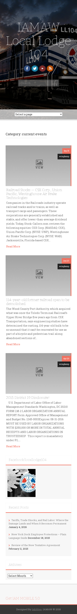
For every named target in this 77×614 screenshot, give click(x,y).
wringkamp (64, 156)
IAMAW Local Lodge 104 (38, 41)
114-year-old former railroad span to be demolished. (37, 302)
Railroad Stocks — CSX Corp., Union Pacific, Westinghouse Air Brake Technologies (34, 194)
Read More (13, 246)
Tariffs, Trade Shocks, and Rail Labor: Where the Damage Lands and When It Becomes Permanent (38, 521)
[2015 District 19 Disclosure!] (38, 373)
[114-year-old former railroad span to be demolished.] (38, 275)
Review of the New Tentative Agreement (35, 545)
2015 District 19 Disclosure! (28, 397)
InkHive (37, 609)
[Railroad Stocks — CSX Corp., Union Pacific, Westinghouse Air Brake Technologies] (38, 165)
